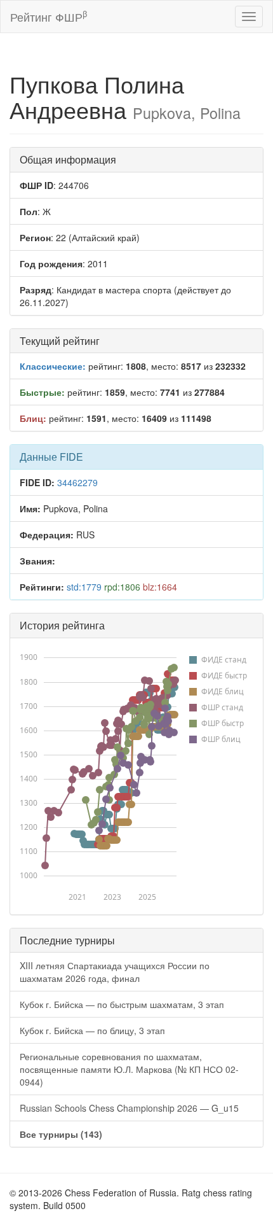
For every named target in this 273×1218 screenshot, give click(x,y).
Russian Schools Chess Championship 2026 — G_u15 (129, 1108)
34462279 (77, 482)
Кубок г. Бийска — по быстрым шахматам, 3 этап (122, 1004)
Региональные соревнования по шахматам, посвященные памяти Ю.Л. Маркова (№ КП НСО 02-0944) (129, 1069)
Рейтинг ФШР (48, 16)
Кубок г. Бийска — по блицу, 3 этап (92, 1030)
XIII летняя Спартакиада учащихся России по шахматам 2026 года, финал (115, 971)
